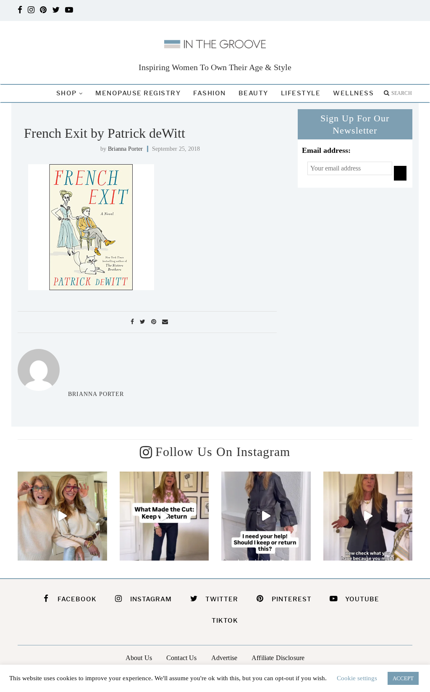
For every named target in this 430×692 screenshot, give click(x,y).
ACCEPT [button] (403, 678)
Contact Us (181, 657)
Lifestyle (301, 93)
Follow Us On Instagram (222, 452)
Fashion (209, 93)
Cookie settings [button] (357, 678)
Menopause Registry (138, 93)
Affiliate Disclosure (278, 657)
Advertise (224, 657)
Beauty (253, 93)
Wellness (353, 93)
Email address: (326, 150)
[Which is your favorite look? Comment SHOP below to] (368, 516)
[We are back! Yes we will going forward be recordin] (62, 516)
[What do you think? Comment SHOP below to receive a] (266, 516)
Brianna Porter (125, 149)
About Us (139, 657)
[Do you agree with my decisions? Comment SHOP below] (164, 516)
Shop (66, 93)
